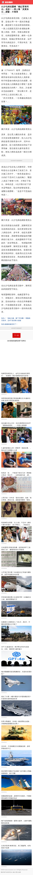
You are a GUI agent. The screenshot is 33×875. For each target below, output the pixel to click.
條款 (14, 872)
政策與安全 (9, 872)
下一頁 (16, 335)
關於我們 (3, 872)
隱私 (16, 872)
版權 (19, 872)
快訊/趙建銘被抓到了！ (9, 324)
